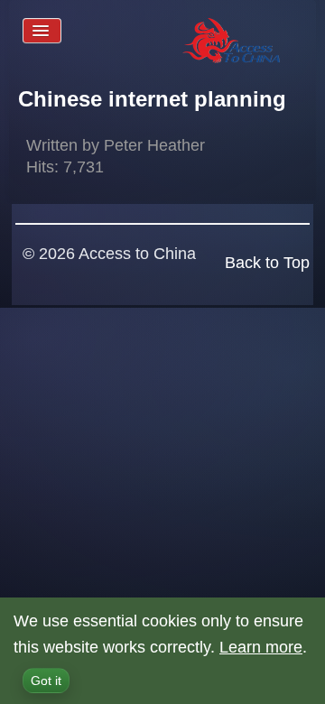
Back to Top (267, 263)
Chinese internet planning (152, 99)
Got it (46, 680)
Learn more (260, 647)
